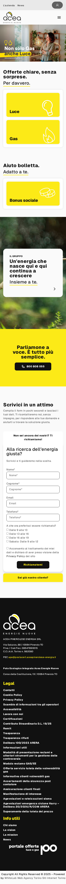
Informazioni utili (15, 747)
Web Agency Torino (29, 878)
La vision (9, 830)
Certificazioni (12, 719)
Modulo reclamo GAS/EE (19, 763)
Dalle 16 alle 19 (19, 537)
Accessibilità (12, 709)
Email (10, 497)
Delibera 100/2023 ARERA (21, 742)
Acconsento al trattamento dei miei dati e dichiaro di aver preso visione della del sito (32, 552)
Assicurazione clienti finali (21, 789)
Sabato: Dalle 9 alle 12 (23, 541)
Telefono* (12, 511)
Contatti (9, 690)
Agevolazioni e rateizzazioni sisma (27, 798)
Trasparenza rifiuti (16, 738)
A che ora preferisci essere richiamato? (31, 526)
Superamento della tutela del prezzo (28, 811)
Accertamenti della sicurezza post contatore (27, 783)
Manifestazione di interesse (22, 794)
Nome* (10, 469)
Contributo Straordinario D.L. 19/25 (27, 723)
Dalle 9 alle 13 (18, 530)
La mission (10, 834)
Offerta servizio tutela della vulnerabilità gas (31, 770)
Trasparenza (11, 733)
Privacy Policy (16, 556)
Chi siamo (10, 825)
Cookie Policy (12, 695)
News (7, 839)
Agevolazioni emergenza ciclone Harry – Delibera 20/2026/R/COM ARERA (31, 805)
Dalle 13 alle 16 (19, 534)
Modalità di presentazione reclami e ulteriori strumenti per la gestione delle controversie (30, 755)
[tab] (33, 437)
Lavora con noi (13, 714)
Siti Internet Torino (54, 878)
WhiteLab (10, 878)
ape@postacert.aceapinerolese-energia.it (32, 657)
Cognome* (13, 483)
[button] (59, 17)
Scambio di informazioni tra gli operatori (31, 704)
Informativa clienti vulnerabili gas (26, 776)
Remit (7, 728)
